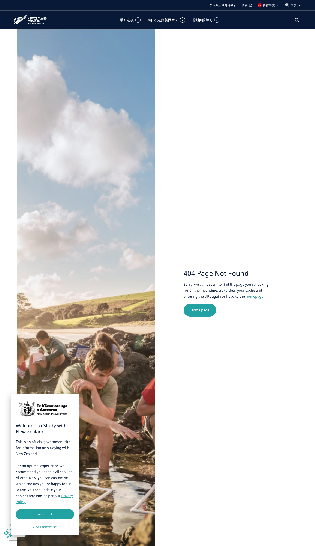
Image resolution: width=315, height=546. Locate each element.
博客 (245, 5)
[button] (130, 20)
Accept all (45, 514)
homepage (254, 296)
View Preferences (45, 527)
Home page (199, 310)
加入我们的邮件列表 (223, 5)
